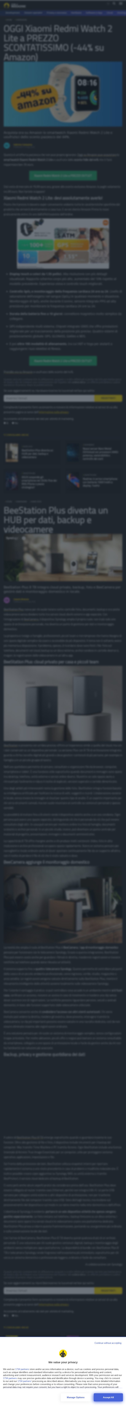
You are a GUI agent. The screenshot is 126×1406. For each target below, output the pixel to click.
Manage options (76, 1397)
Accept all (108, 1397)
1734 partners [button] (22, 1369)
